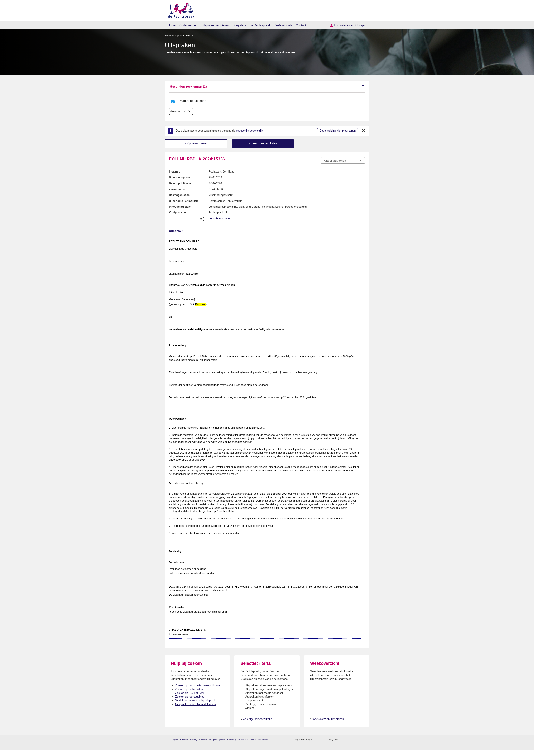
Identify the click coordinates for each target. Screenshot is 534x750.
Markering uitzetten (193, 100)
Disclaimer (263, 740)
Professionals (283, 25)
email (322, 739)
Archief (253, 740)
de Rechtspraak (260, 25)
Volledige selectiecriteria (257, 719)
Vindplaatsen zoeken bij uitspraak (195, 700)
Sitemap (184, 740)
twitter (341, 739)
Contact (301, 25)
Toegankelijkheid (217, 740)
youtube (363, 739)
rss (316, 739)
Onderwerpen (188, 25)
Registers (239, 25)
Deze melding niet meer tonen (338, 130)
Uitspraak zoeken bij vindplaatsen (195, 704)
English (174, 740)
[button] (267, 86)
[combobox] (343, 160)
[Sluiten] (363, 131)
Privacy (193, 740)
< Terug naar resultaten (263, 143)
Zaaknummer (177, 189)
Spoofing (231, 740)
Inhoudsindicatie (180, 206)
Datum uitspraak (179, 177)
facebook (346, 739)
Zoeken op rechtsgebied (189, 696)
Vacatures (243, 740)
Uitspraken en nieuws (215, 25)
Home (172, 25)
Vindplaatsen (177, 212)
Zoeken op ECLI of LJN (189, 692)
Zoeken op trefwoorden (189, 689)
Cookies (203, 740)
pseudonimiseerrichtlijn (249, 130)
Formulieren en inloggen (350, 25)
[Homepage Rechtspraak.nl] (180, 9)
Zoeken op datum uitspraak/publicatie (197, 685)
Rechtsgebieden (179, 195)
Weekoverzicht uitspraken (328, 719)
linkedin (357, 739)
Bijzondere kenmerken (183, 200)
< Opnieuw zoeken (196, 143)
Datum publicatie (180, 183)
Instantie (174, 171)
